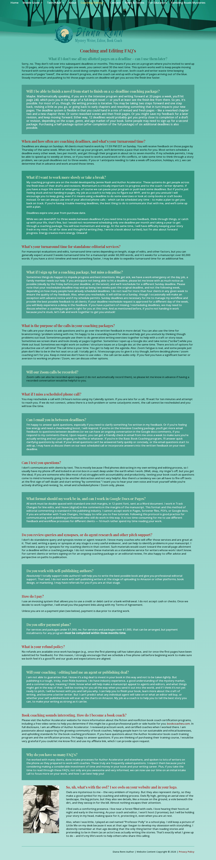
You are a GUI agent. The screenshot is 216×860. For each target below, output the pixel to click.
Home (14, 3)
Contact (115, 3)
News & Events (134, 3)
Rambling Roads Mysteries (188, 3)
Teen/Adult (54, 3)
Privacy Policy (186, 851)
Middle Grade (31, 3)
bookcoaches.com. (179, 723)
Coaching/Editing (92, 3)
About (73, 3)
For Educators (157, 3)
